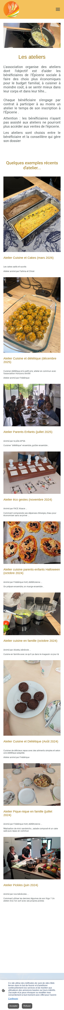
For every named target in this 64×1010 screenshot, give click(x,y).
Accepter (13, 1006)
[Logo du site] (11, 9)
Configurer (13, 998)
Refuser (27, 1006)
